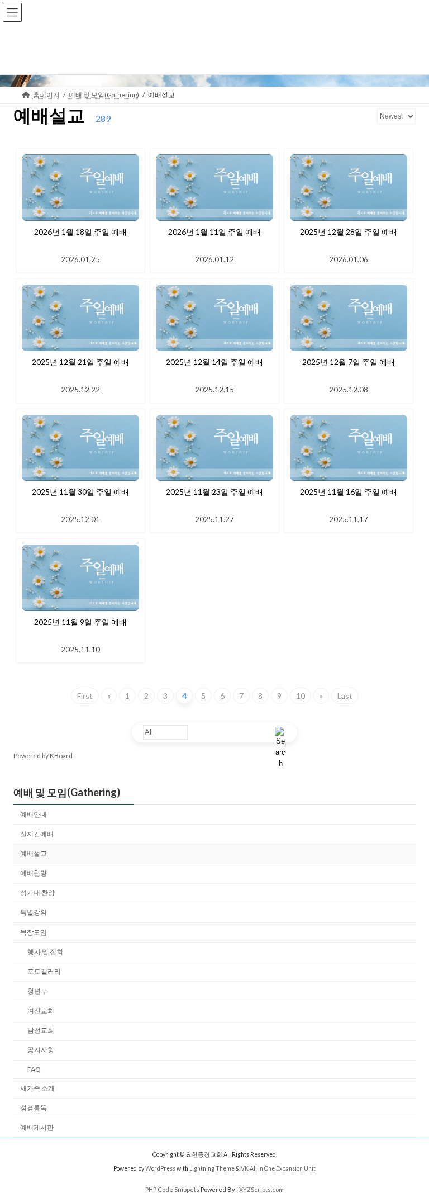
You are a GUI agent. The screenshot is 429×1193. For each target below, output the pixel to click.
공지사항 (40, 1049)
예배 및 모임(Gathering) (66, 792)
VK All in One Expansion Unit (278, 1168)
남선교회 (40, 1030)
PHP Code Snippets (172, 1189)
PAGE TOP (408, 1145)
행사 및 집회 (45, 951)
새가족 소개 (37, 1087)
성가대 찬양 (37, 892)
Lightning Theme (212, 1168)
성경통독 (33, 1107)
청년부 (37, 991)
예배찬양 (33, 873)
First (85, 695)
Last (344, 695)
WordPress (160, 1168)
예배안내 (33, 813)
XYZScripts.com (261, 1189)
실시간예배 (37, 834)
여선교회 (40, 1010)
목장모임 (33, 931)
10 (300, 695)
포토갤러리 (44, 971)
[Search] (280, 732)
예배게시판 (37, 1127)
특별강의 (33, 912)
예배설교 (33, 853)
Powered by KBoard (43, 755)
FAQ (34, 1069)
